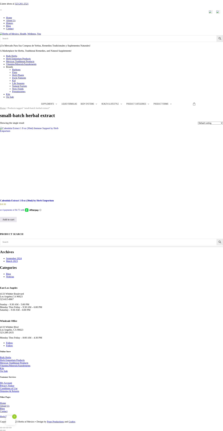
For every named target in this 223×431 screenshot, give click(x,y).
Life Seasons (18, 83)
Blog (8, 26)
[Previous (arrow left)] (1, 430)
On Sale (10, 97)
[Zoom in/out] (1, 427)
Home (9, 17)
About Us (10, 20)
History (9, 23)
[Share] (7, 427)
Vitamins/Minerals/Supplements (21, 64)
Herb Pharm (18, 75)
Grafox (72, 421)
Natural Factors (19, 86)
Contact (10, 28)
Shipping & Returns (9, 391)
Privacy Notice (7, 385)
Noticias (10, 276)
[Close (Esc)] (10, 427)
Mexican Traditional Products (20, 61)
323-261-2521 (22, 3)
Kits (8, 94)
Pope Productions (55, 421)
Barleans (16, 69)
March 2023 (12, 261)
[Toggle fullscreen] (4, 427)
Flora (14, 72)
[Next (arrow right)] (4, 430)
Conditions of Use (8, 388)
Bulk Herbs (11, 56)
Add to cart (8, 219)
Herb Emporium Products (18, 58)
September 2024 (14, 258)
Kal (14, 80)
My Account (6, 383)
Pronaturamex (18, 91)
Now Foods (18, 88)
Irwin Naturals (19, 78)
